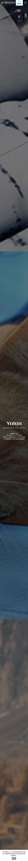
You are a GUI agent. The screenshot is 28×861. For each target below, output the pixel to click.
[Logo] (8, 3)
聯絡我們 (19, 3)
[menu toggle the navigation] (25, 2)
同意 (14, 858)
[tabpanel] (14, 430)
